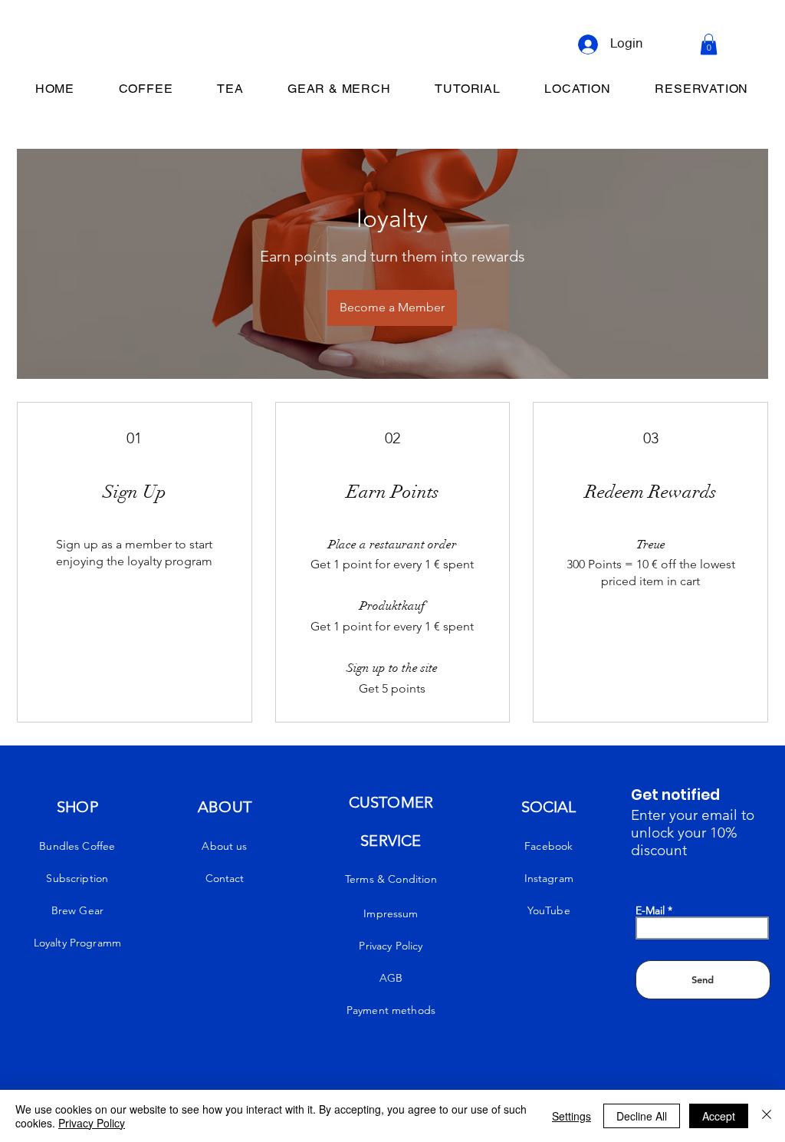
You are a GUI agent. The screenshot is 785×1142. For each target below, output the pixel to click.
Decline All (641, 1116)
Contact (224, 878)
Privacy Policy (91, 1122)
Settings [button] (571, 1116)
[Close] (766, 1116)
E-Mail (650, 910)
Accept (718, 1116)
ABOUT (224, 807)
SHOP (77, 807)
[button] (709, 44)
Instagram (548, 878)
